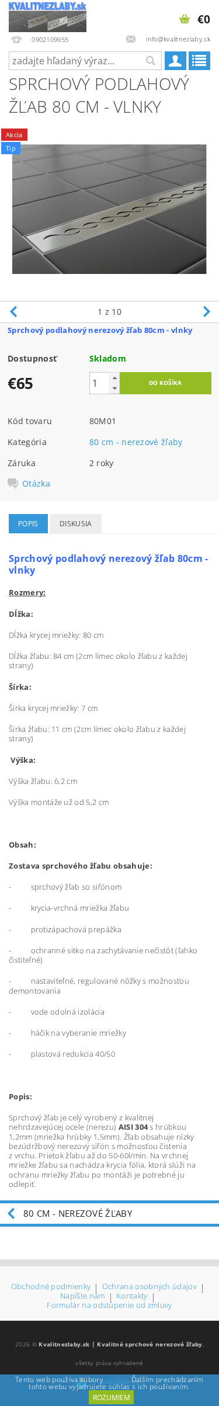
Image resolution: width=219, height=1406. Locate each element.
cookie (116, 1379)
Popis (28, 524)
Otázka (36, 483)
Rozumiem (111, 1397)
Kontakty (132, 1296)
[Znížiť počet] (114, 388)
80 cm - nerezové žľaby (136, 441)
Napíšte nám (82, 1296)
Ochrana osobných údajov (149, 1287)
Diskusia (76, 524)
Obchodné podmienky (51, 1287)
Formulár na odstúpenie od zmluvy (109, 1305)
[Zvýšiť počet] (114, 377)
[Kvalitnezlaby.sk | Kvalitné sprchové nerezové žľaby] (47, 15)
